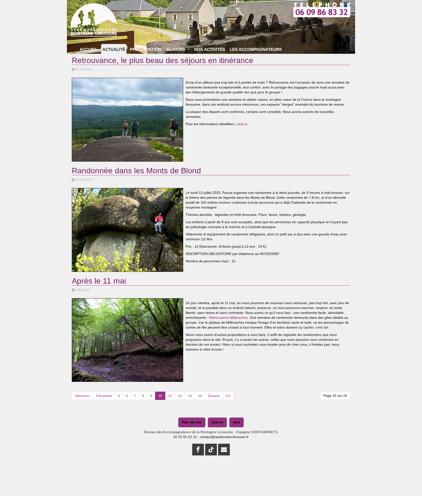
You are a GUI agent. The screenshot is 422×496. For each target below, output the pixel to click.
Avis (236, 422)
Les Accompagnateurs (256, 49)
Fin (228, 396)
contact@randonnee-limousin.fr (224, 437)
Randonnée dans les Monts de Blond (136, 170)
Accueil (89, 49)
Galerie (217, 422)
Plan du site (192, 422)
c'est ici (241, 124)
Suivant (214, 396)
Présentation (145, 49)
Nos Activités (209, 49)
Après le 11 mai (99, 280)
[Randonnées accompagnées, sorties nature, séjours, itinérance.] (93, 9)
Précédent (104, 396)
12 (180, 396)
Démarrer (82, 396)
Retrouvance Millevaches (228, 318)
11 (170, 396)
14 (200, 396)
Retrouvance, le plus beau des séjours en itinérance (162, 60)
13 (190, 396)
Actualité (113, 49)
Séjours (176, 49)
